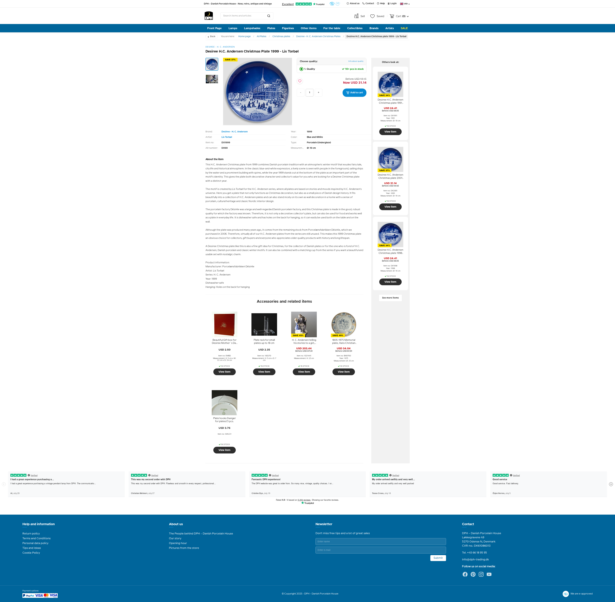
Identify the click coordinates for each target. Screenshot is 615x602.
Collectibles (354, 28)
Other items (308, 28)
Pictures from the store (184, 548)
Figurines (288, 28)
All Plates (261, 36)
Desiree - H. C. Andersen (234, 132)
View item (224, 372)
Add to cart (356, 93)
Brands (373, 28)
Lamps (233, 28)
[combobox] (247, 15)
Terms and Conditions (36, 538)
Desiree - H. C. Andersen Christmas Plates (318, 36)
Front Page (214, 28)
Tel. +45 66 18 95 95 (474, 552)
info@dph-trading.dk (475, 559)
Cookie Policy (31, 553)
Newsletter (324, 524)
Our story (175, 538)
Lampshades (252, 28)
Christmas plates (281, 36)
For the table (331, 28)
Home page (244, 36)
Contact (468, 524)
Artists (389, 28)
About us (176, 524)
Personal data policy (35, 543)
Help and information (38, 524)
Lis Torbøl (226, 137)
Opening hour (178, 543)
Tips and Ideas (31, 548)
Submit (438, 558)
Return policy (31, 533)
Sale (404, 28)
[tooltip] (224, 341)
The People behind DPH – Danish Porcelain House (201, 533)
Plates (271, 28)
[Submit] (268, 16)
